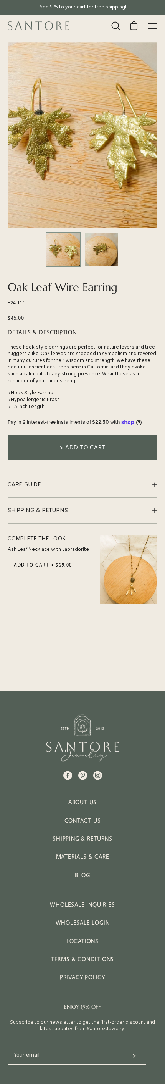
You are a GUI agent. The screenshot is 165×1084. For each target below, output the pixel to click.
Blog (82, 875)
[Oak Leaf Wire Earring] (63, 249)
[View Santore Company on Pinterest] (82, 775)
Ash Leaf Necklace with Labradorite (48, 549)
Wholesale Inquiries (82, 904)
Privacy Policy (82, 977)
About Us (82, 802)
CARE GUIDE (24, 484)
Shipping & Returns (82, 838)
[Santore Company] (38, 25)
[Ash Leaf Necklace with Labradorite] (128, 569)
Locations (82, 941)
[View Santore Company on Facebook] (67, 775)
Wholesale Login (83, 922)
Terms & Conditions (82, 959)
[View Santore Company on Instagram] (97, 775)
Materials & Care (82, 856)
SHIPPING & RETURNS (38, 510)
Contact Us (82, 820)
